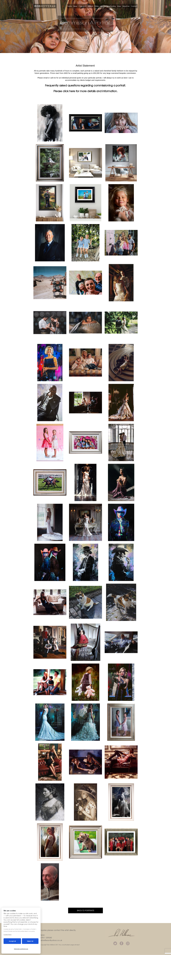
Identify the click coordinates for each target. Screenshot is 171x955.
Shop (119, 6)
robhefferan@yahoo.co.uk (51, 940)
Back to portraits (85, 910)
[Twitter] (115, 943)
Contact (134, 6)
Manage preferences (21, 949)
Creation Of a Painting (108, 6)
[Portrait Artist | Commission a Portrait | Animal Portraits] (44, 6)
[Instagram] (128, 943)
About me (126, 6)
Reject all (30, 941)
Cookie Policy (7, 934)
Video (97, 6)
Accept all (12, 941)
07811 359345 (46, 937)
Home (70, 6)
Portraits (90, 6)
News (75, 6)
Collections (82, 6)
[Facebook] (121, 943)
